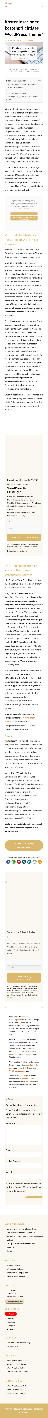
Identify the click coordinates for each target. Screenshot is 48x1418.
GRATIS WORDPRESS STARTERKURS (24, 845)
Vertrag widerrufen (14, 1301)
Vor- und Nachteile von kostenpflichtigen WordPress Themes (23, 94)
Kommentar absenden (33, 1197)
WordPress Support (17, 1071)
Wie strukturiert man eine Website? (21, 1232)
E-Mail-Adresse (13, 1161)
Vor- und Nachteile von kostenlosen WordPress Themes (22, 85)
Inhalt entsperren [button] (24, 214)
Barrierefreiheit (13, 1346)
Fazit (10, 99)
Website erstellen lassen (16, 1364)
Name (9, 1150)
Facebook (32, 1078)
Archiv (9, 1251)
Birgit (26, 1075)
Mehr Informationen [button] (24, 208)
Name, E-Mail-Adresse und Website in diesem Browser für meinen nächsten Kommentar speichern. (23, 1187)
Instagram (11, 1325)
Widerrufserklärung (15, 1296)
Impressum (11, 1290)
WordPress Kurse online (16, 1360)
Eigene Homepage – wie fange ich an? (21, 1229)
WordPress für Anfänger (23, 40)
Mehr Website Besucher (16, 1393)
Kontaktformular (14, 1265)
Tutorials (8, 40)
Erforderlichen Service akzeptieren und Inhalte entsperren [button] (24, 218)
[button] (8, 862)
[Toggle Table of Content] (38, 80)
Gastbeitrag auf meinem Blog (18, 1342)
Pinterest (10, 1329)
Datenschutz (12, 1293)
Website (10, 1172)
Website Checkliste (14, 1389)
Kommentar (12, 1123)
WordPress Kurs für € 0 (16, 1386)
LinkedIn (24, 1078)
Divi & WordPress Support (17, 1371)
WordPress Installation (16, 1368)
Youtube (29, 1081)
